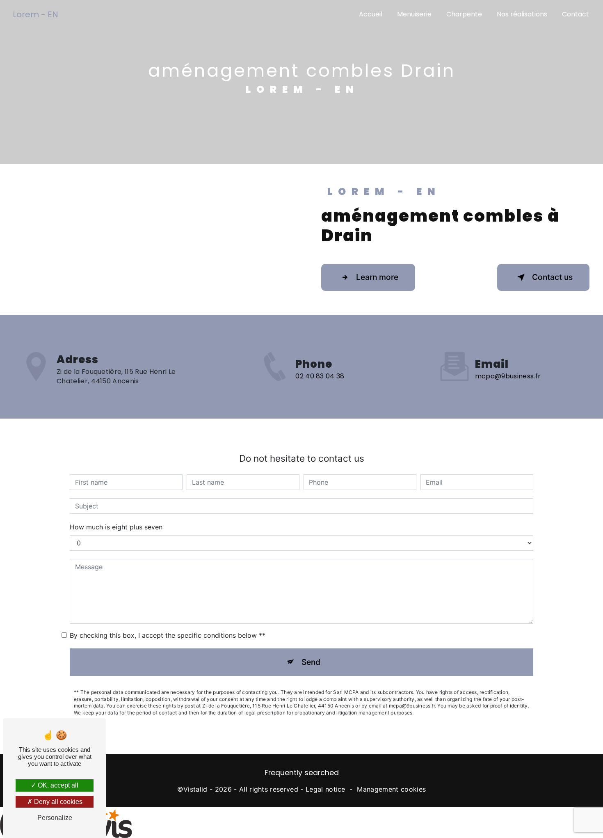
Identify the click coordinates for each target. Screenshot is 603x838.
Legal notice (325, 789)
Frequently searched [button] (302, 773)
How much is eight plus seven (116, 527)
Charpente (464, 14)
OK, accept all (57, 785)
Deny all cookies (57, 801)
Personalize (54, 817)
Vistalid (195, 789)
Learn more (377, 277)
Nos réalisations (522, 14)
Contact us (552, 277)
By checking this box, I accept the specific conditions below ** (167, 635)
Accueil (370, 14)
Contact (575, 14)
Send (311, 662)
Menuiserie (414, 14)
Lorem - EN (35, 14)
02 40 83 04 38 (319, 376)
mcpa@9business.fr (508, 376)
